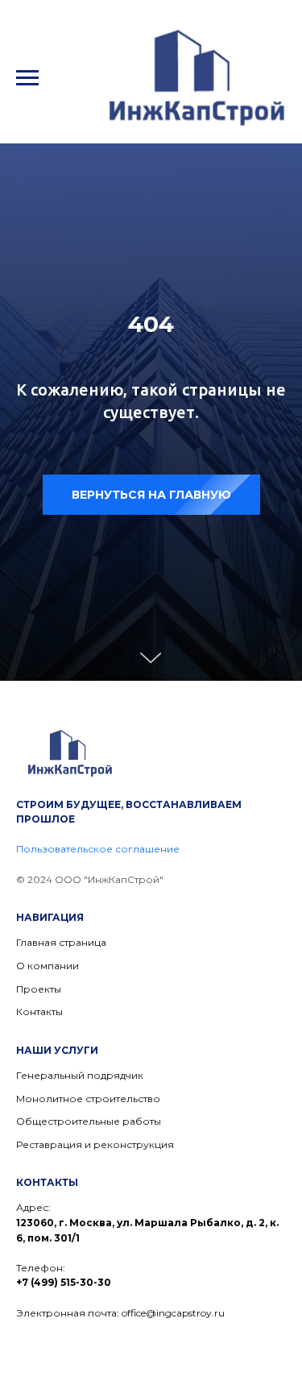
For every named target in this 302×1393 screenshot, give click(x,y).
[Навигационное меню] (27, 78)
